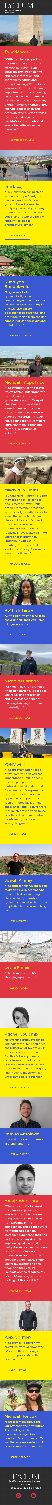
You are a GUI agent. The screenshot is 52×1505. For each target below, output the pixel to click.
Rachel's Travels (19, 1087)
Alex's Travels (17, 1370)
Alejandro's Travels (21, 140)
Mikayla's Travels (19, 564)
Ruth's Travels (18, 634)
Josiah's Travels (18, 921)
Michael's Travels (19, 443)
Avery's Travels (18, 834)
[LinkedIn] (33, 1495)
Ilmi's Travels (17, 235)
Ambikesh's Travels (20, 1291)
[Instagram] (18, 1495)
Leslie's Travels (18, 988)
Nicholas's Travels (20, 718)
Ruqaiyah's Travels (20, 335)
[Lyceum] (19, 5)
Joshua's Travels (19, 1154)
